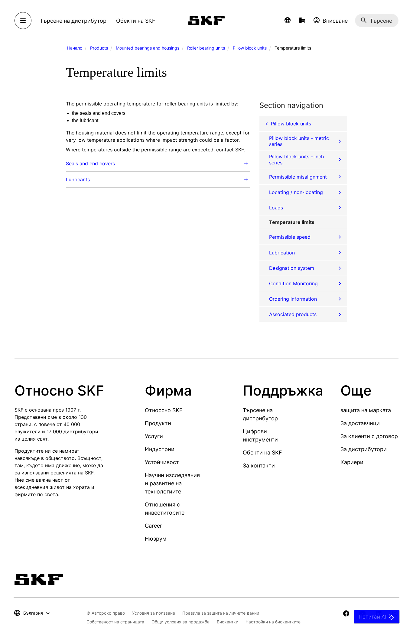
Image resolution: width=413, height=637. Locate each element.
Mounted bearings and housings (147, 47)
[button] (287, 20)
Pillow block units (250, 47)
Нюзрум (156, 538)
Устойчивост (162, 462)
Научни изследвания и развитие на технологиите (172, 483)
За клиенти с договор (369, 436)
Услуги (154, 436)
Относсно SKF (164, 410)
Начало (74, 47)
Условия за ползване (153, 613)
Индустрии (159, 449)
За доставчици (360, 423)
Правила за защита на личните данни (220, 613)
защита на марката (365, 410)
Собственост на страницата (115, 621)
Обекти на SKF (262, 452)
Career (153, 525)
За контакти (259, 465)
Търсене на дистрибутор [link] (73, 21)
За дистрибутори (363, 449)
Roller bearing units (206, 47)
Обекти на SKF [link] (135, 21)
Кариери (351, 462)
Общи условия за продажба (180, 621)
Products (99, 47)
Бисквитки (227, 621)
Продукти (158, 423)
